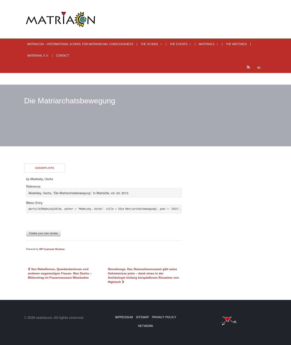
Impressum (124, 317)
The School (149, 44)
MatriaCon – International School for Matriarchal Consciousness (80, 44)
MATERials (207, 44)
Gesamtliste (44, 168)
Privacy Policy (164, 317)
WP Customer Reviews (52, 249)
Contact (62, 55)
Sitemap (142, 317)
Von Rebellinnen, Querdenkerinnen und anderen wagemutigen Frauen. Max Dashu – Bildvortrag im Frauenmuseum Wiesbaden (60, 273)
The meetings (236, 44)
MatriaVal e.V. (38, 55)
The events (178, 44)
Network (145, 326)
